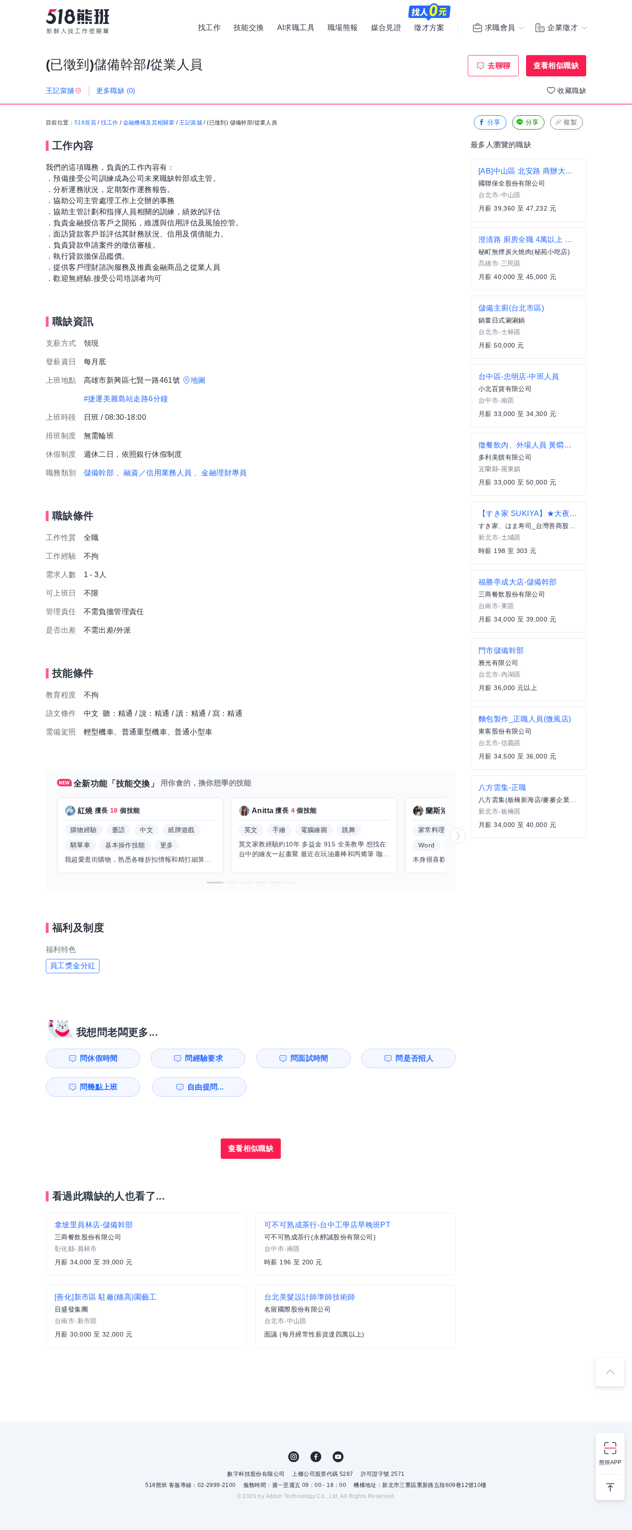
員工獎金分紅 (72, 966)
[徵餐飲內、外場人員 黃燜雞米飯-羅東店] (528, 464)
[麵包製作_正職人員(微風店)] (528, 738)
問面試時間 (309, 1058)
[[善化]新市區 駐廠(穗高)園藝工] (146, 1316)
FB (316, 1456)
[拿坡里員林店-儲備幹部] (146, 1244)
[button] (215, 882)
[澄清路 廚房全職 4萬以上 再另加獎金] (528, 259)
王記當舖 (190, 122)
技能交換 (249, 27)
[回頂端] (610, 1371)
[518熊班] (78, 21)
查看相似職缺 (556, 65)
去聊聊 (499, 65)
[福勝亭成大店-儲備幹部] (528, 601)
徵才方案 (429, 27)
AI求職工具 (296, 27)
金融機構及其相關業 (149, 122)
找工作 (209, 27)
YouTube (338, 1456)
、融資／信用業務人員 (154, 473)
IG (293, 1456)
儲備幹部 (99, 473)
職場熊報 (343, 27)
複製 (570, 122)
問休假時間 (99, 1058)
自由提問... (205, 1087)
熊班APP (610, 1462)
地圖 (198, 380)
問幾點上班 (99, 1087)
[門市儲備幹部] (528, 670)
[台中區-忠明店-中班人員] (528, 396)
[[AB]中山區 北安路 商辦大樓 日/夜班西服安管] (528, 190)
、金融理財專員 (220, 473)
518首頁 (85, 122)
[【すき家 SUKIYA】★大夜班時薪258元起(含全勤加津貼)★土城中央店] (528, 533)
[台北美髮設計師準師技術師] (355, 1316)
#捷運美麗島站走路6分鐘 (126, 399)
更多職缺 (116, 90)
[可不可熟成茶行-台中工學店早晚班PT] (355, 1244)
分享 (494, 122)
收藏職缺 (572, 90)
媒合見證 (386, 27)
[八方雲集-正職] (528, 807)
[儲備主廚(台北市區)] (528, 327)
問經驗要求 (204, 1058)
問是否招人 (415, 1058)
